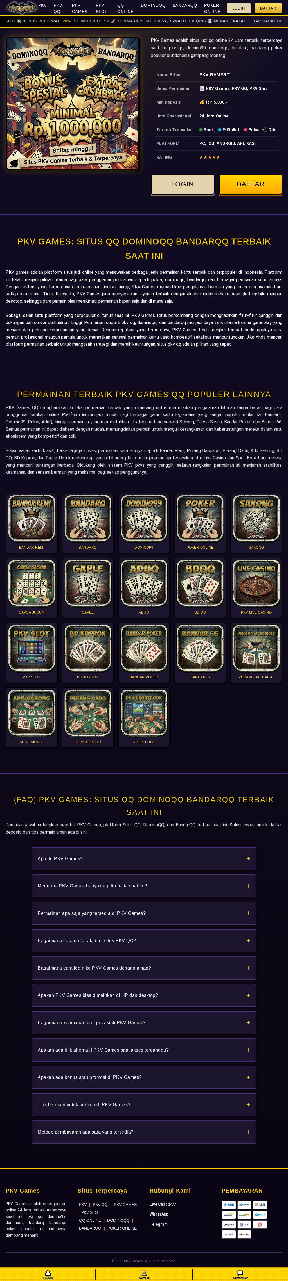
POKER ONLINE (212, 8)
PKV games (17, 272)
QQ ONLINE (125, 8)
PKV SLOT (101, 8)
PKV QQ (58, 8)
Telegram (159, 1224)
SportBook (246, 458)
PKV (42, 5)
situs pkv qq (169, 344)
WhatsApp (159, 1214)
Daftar (268, 8)
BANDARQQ (185, 5)
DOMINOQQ (153, 5)
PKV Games (212, 74)
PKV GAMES (79, 8)
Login (238, 8)
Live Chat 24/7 (163, 1204)
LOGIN (182, 184)
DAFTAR (251, 184)
